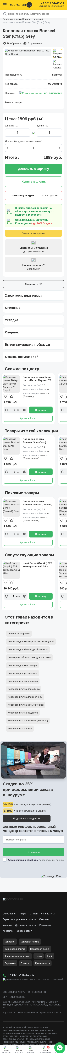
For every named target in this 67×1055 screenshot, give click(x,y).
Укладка (7, 925)
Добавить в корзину (33, 169)
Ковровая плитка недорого (23, 712)
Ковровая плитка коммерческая (26, 704)
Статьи (34, 913)
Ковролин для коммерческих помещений (31, 641)
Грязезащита (42, 963)
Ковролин (9, 941)
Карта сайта (9, 1012)
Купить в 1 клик (28, 418)
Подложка (10, 963)
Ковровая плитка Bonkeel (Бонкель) (23, 19)
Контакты (8, 930)
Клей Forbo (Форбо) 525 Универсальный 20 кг (37, 565)
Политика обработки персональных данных (39, 1012)
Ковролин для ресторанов (22, 673)
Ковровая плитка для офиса (24, 689)
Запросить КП (33, 284)
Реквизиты (45, 925)
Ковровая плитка (29, 941)
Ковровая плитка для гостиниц (25, 696)
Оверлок (44, 919)
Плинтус (25, 963)
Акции (23, 913)
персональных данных (51, 860)
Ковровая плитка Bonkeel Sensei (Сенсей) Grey (37, 504)
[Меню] (5, 5)
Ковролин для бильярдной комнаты (28, 649)
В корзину (40, 410)
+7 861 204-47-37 (52, 3)
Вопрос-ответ (24, 930)
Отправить (34, 852)
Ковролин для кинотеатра (22, 665)
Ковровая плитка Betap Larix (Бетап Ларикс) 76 (37, 379)
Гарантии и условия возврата (19, 919)
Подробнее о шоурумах (26, 818)
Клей (50, 956)
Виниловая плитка (14, 948)
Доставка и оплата (25, 925)
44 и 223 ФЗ (48, 913)
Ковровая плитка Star (20, 728)
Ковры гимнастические (17, 956)
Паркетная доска (39, 948)
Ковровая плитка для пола (23, 681)
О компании (9, 913)
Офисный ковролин (19, 633)
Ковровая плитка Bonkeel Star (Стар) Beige (34, 442)
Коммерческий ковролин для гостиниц (29, 657)
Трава (38, 956)
